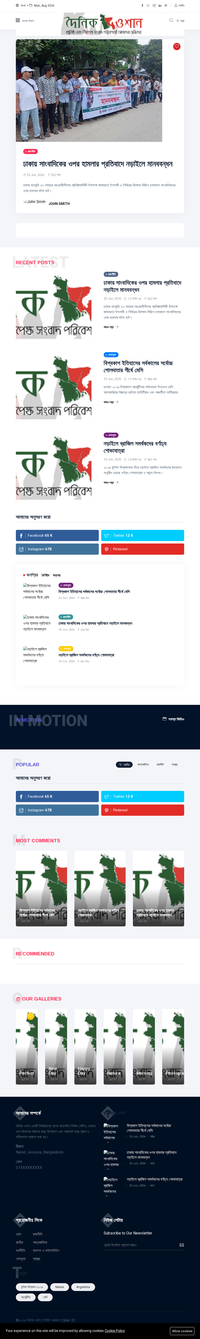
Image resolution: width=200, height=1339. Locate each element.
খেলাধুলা (21, 1259)
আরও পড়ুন (109, 327)
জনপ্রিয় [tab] (32, 574)
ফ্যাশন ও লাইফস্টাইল (46, 1250)
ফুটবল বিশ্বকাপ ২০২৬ (32, 1287)
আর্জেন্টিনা (25, 1297)
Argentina (83, 1287)
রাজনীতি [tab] (160, 764)
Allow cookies (182, 1331)
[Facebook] (142, 5)
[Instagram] (154, 5)
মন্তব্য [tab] (56, 575)
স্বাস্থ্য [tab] (175, 764)
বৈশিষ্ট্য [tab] (45, 575)
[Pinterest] (165, 5)
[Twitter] (148, 5)
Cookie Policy (115, 1331)
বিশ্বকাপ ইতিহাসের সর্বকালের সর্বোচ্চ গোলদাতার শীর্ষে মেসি (138, 366)
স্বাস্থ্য (36, 1259)
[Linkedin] (160, 5)
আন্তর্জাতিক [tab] (143, 764)
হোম (18, 1234)
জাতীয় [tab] (126, 765)
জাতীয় (19, 1242)
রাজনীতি (37, 1234)
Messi (59, 1287)
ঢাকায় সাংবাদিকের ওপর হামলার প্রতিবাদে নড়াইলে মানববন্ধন (97, 163)
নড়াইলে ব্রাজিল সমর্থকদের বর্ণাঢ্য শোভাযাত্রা (86, 655)
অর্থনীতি (20, 1250)
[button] (22, 5)
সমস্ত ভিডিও (176, 719)
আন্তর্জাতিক (40, 1242)
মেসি (45, 1297)
